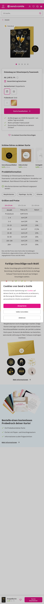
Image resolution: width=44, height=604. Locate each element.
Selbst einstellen (22, 312)
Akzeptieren (22, 306)
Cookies (30, 290)
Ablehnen (22, 318)
